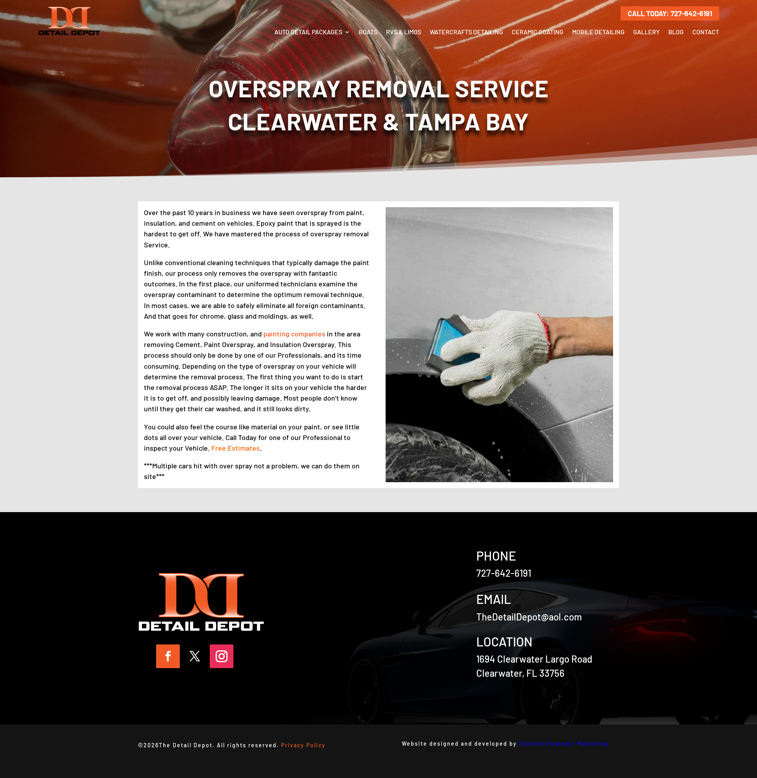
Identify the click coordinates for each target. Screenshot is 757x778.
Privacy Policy (303, 745)
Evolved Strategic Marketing (564, 743)
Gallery (646, 31)
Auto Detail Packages (308, 31)
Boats (368, 31)
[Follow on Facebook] (168, 656)
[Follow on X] (195, 656)
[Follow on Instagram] (221, 656)
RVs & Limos (403, 31)
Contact (705, 31)
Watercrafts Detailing (466, 31)
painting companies (294, 333)
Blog (676, 31)
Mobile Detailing (598, 31)
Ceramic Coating (537, 31)
